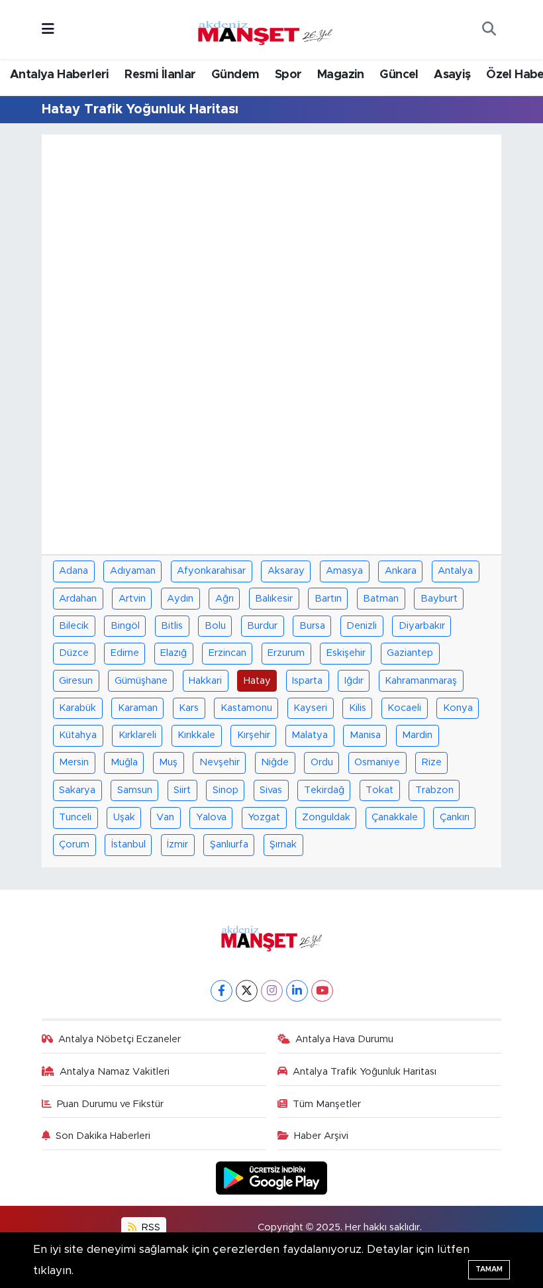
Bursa (312, 626)
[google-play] (271, 1177)
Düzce (74, 653)
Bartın (328, 599)
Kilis (357, 708)
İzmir (177, 844)
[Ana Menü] (48, 29)
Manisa (365, 735)
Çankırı (454, 817)
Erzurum (286, 653)
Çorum (74, 844)
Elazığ (173, 653)
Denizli (361, 626)
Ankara (401, 571)
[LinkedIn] (297, 991)
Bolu (215, 626)
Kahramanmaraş (421, 681)
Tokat (379, 790)
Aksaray (286, 571)
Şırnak (283, 844)
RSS (149, 1227)
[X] (247, 991)
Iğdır (354, 681)
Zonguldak (326, 817)
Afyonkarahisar (211, 571)
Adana (73, 571)
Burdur (262, 626)
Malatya (309, 735)
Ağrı (224, 599)
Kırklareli (137, 735)
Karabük (77, 708)
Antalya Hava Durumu (344, 1039)
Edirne (125, 653)
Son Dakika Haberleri (103, 1136)
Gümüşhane (141, 681)
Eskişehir (346, 653)
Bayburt (439, 599)
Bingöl (125, 626)
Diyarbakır (422, 626)
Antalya (455, 571)
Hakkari (205, 681)
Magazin (340, 75)
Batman (381, 599)
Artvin (132, 599)
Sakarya (77, 790)
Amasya (344, 571)
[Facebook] (221, 991)
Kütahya (78, 735)
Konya (458, 708)
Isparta (307, 681)
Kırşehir (253, 735)
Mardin (417, 735)
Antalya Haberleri (59, 75)
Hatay (257, 681)
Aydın (180, 599)
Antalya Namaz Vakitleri (115, 1072)
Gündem (235, 75)
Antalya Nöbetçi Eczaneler (119, 1039)
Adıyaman (133, 571)
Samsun (134, 790)
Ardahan (78, 599)
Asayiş (452, 75)
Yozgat (264, 817)
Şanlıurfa (229, 844)
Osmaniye (377, 762)
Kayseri (310, 708)
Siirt (182, 790)
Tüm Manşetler (327, 1104)
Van (165, 817)
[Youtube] (322, 991)
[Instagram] (272, 991)
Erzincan (227, 653)
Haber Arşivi (321, 1136)
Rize (432, 762)
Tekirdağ (324, 790)
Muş (168, 762)
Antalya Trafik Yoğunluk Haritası (364, 1072)
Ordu (322, 762)
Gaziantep (410, 653)
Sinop (225, 790)
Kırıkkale (196, 735)
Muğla (124, 762)
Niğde (275, 762)
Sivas (271, 790)
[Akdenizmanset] (265, 28)
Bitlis (172, 626)
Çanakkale (394, 817)
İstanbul (128, 844)
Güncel (398, 75)
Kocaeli (404, 708)
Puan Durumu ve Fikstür (110, 1104)
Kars (189, 708)
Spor (288, 75)
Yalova (211, 817)
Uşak (124, 817)
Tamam (489, 1269)
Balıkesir (274, 599)
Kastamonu (246, 708)
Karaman (138, 708)
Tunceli (75, 817)
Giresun (76, 681)
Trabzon (434, 790)
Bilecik (74, 626)
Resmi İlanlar (159, 75)
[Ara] (488, 29)
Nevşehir (219, 762)
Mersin (74, 762)
